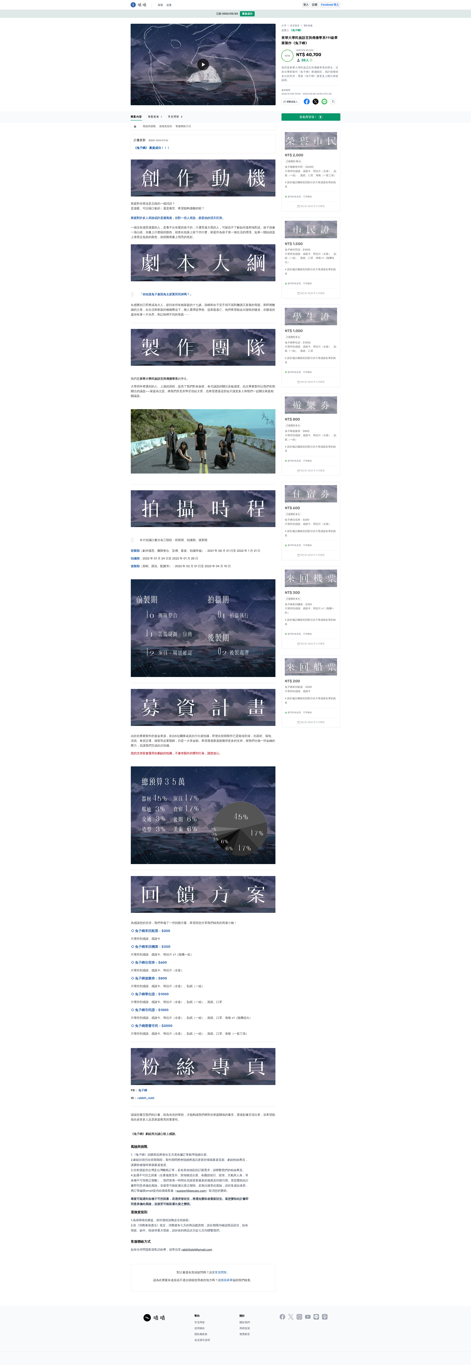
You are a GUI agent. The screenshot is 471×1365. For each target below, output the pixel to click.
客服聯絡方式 (183, 126)
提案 (169, 5)
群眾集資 (294, 25)
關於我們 (245, 1322)
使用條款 (199, 1328)
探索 (160, 5)
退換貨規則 (165, 126)
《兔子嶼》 (296, 30)
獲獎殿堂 (245, 1334)
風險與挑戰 (149, 126)
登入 (306, 4)
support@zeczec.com (191, 1190)
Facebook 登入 (330, 4)
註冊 (314, 4)
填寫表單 (227, 1280)
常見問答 (175, 116)
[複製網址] (333, 101)
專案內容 (136, 116)
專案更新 (155, 116)
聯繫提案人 (292, 101)
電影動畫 (308, 25)
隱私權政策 (200, 1334)
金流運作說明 (202, 1340)
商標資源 (245, 1328)
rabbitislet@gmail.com (197, 1249)
